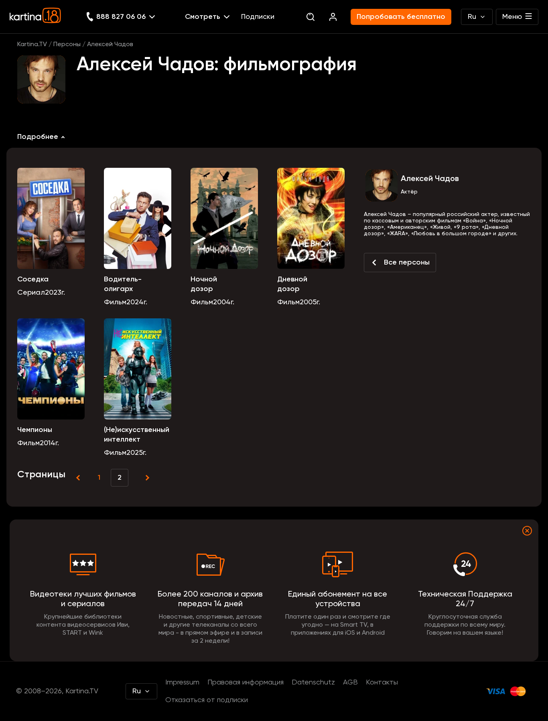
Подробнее (37, 137)
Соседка (33, 279)
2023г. (55, 292)
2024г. (136, 302)
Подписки (257, 16)
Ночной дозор (204, 284)
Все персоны (407, 262)
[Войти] (333, 17)
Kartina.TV (32, 44)
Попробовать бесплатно (401, 16)
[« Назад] (79, 478)
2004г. (223, 302)
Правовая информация (245, 682)
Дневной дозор (292, 284)
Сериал (31, 292)
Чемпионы (34, 430)
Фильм (115, 302)
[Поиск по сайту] (310, 17)
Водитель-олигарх (123, 284)
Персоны (67, 44)
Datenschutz (313, 682)
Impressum (182, 682)
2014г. (49, 443)
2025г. (136, 452)
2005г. (310, 302)
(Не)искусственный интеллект (136, 434)
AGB (350, 682)
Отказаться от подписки (206, 700)
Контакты (382, 682)
